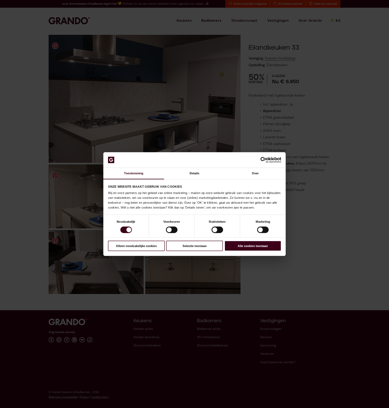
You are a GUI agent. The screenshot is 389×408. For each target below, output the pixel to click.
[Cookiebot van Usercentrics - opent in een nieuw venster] (263, 160)
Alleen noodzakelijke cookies (136, 246)
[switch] (171, 229)
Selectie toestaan (195, 246)
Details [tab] (195, 173)
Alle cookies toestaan (253, 246)
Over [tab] (255, 173)
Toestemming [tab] (133, 173)
